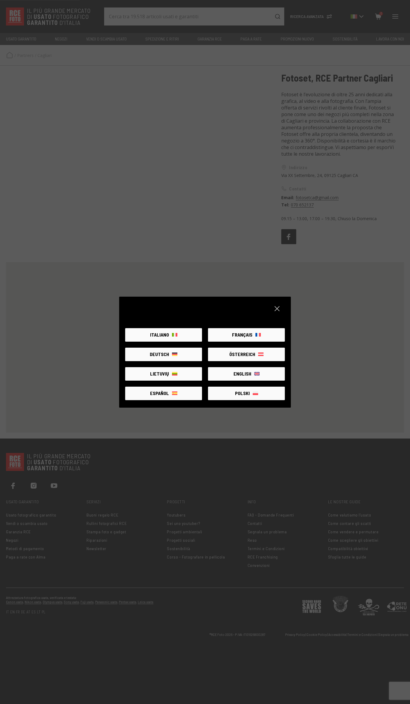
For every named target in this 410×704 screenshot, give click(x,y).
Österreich (242, 354)
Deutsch (159, 354)
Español (159, 393)
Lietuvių (159, 373)
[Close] (277, 308)
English (242, 373)
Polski (242, 393)
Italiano (159, 334)
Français (242, 334)
